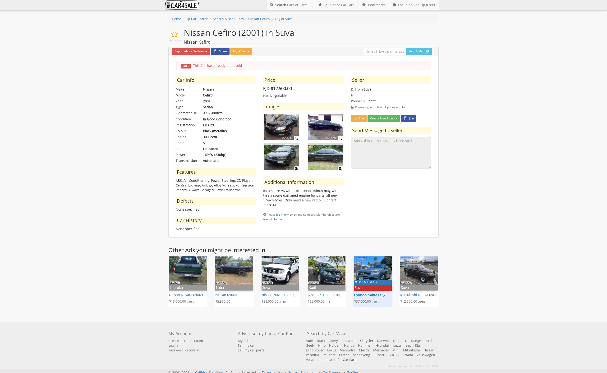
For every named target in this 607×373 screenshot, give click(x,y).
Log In (358, 118)
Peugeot (329, 355)
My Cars (240, 51)
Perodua (312, 355)
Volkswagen (426, 355)
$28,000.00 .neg (274, 301)
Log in (173, 345)
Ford (428, 340)
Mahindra (347, 350)
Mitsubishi (411, 350)
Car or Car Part (339, 5)
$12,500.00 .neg (412, 301)
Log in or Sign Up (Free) (415, 5)
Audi (309, 340)
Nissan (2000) (226, 294)
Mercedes (381, 350)
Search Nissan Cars (228, 19)
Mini (396, 350)
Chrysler (366, 340)
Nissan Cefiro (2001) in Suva (270, 19)
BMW (321, 340)
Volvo (310, 359)
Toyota (408, 355)
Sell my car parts (251, 350)
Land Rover (315, 350)
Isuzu (396, 345)
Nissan (428, 350)
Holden (334, 345)
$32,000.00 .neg (320, 301)
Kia (417, 345)
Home (176, 19)
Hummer (365, 345)
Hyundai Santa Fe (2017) (373, 295)
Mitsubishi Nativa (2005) (419, 294)
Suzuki (394, 355)
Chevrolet (349, 340)
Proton (344, 355)
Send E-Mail (417, 51)
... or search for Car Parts (337, 359)
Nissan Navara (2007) (278, 294)
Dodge (416, 340)
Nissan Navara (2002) (186, 294)
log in (279, 214)
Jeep (408, 345)
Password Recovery (183, 350)
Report (190, 51)
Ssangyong (361, 355)
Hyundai (382, 345)
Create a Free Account (185, 340)
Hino (322, 345)
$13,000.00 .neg (181, 301)
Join (411, 118)
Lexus (331, 350)
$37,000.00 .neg (366, 301)
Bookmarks (375, 5)
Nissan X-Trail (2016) (324, 294)
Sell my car (246, 345)
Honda (349, 345)
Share (223, 51)
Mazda (364, 350)
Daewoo (383, 340)
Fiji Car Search (197, 19)
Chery (333, 340)
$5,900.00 (222, 301)
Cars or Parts (291, 5)
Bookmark (175, 40)
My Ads (243, 340)
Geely (310, 345)
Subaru (379, 355)
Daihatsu (400, 340)
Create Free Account (383, 118)
